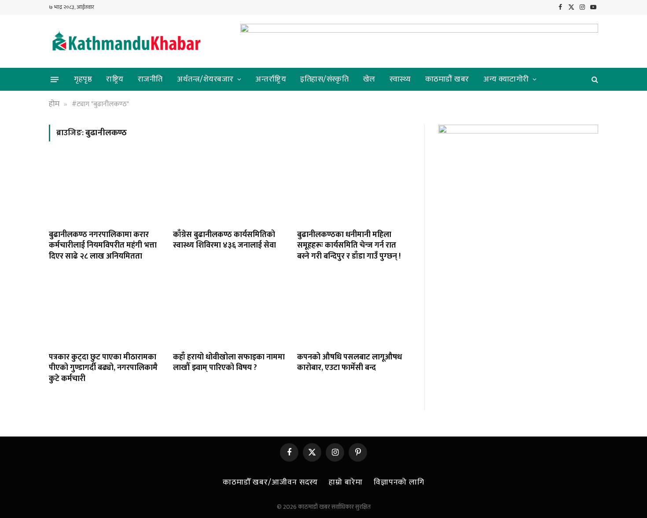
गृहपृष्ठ (83, 79)
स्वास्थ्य (400, 79)
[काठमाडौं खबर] (126, 41)
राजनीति (150, 79)
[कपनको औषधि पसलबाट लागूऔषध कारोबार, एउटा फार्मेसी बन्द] (353, 313)
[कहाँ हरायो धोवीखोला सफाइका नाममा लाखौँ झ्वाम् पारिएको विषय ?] (229, 313)
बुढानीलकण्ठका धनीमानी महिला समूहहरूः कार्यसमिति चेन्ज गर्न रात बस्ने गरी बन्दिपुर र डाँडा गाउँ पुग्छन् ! (349, 245)
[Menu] (55, 79)
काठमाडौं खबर (447, 79)
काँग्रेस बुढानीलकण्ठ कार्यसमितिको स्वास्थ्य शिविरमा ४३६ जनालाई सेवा (226, 240)
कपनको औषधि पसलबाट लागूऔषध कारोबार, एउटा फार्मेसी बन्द (349, 363)
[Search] (594, 79)
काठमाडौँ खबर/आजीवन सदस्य (270, 482)
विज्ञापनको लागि (399, 482)
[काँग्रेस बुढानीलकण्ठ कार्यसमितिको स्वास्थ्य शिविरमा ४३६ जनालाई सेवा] (229, 190)
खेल (369, 79)
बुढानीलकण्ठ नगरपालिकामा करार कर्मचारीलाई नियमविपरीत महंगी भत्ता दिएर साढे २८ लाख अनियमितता (103, 245)
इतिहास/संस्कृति (324, 79)
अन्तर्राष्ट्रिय (270, 79)
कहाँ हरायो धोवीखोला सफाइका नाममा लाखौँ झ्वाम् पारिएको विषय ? (229, 363)
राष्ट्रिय (115, 79)
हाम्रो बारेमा (345, 482)
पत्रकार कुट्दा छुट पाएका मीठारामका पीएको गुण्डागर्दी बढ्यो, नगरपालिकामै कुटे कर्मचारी (103, 368)
